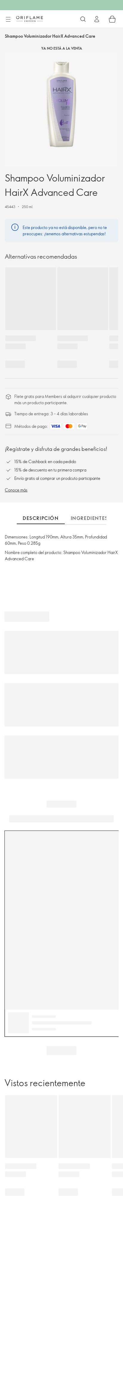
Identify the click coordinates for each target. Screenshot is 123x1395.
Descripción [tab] (41, 518)
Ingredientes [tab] (89, 518)
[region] (61, 109)
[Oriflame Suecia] (29, 18)
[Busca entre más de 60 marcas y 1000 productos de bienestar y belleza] (83, 19)
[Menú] (8, 19)
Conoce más (16, 490)
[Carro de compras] (112, 19)
